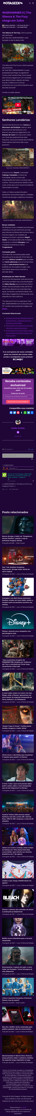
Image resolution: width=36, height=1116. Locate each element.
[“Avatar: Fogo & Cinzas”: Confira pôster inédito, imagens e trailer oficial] (18, 715)
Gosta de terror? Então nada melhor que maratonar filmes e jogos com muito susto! (19, 333)
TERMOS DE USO (8, 1101)
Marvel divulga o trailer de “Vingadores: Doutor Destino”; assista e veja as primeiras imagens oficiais (17, 538)
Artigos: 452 (18, 436)
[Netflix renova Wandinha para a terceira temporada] (18, 927)
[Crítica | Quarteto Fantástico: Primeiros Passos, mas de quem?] (18, 987)
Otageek (23, 1107)
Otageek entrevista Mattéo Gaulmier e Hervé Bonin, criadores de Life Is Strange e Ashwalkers (20, 320)
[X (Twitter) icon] (18, 432)
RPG (14, 27)
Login (32, 449)
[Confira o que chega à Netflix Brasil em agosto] (18, 869)
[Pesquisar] (29, 3)
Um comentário (22, 27)
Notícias (9, 27)
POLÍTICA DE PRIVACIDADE (24, 1101)
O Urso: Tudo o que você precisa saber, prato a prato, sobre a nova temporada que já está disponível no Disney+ (17, 786)
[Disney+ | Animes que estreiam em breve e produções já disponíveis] (18, 898)
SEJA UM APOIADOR (24, 1099)
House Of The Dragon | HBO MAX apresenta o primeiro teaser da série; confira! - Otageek (20, 475)
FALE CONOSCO (10, 1099)
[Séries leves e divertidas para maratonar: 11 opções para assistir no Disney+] (18, 744)
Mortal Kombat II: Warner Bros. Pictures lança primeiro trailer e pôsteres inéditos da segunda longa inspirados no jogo (17, 1058)
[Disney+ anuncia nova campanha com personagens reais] (18, 620)
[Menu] (33, 3)
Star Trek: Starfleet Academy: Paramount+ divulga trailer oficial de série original (16, 569)
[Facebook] (11, 412)
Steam (4, 309)
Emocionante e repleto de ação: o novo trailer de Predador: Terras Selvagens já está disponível (17, 969)
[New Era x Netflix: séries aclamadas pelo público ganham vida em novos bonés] (18, 1016)
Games (4, 27)
